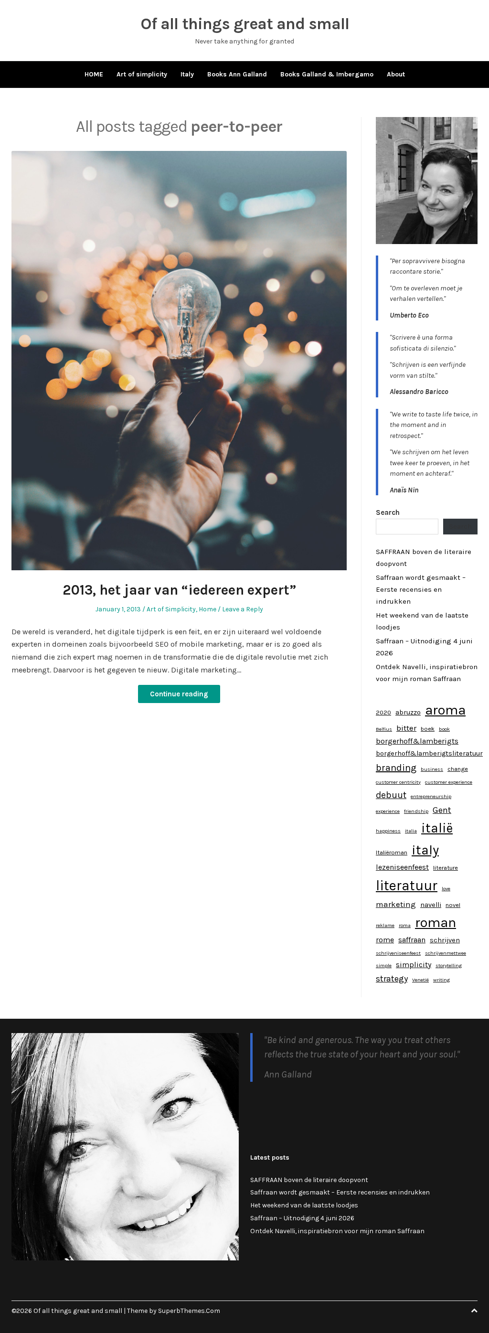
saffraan (411, 939)
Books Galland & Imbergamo (326, 74)
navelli (430, 905)
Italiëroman (391, 852)
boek (428, 728)
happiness (388, 831)
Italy (187, 74)
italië (437, 828)
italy (425, 850)
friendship (416, 811)
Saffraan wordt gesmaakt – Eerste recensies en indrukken (421, 589)
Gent (442, 810)
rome (385, 939)
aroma (445, 710)
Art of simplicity (142, 74)
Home (207, 609)
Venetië (420, 980)
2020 (383, 712)
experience (388, 811)
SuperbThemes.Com (189, 1311)
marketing (396, 904)
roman (435, 922)
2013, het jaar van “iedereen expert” (179, 590)
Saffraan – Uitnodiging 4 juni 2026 (302, 1218)
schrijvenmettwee (445, 953)
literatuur (406, 885)
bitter (406, 728)
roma (405, 925)
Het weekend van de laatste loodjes (304, 1205)
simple (384, 965)
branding (396, 767)
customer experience (448, 782)
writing (441, 980)
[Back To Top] (474, 1311)
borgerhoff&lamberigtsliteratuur (429, 753)
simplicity (413, 964)
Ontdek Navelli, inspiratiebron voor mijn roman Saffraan (337, 1231)
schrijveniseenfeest (398, 953)
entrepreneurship (431, 796)
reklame (385, 925)
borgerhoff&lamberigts (417, 741)
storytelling (449, 965)
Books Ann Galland (237, 74)
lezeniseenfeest (402, 867)
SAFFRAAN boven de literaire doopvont (309, 1180)
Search (388, 512)
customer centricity (398, 782)
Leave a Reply (242, 609)
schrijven (445, 940)
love (446, 888)
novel (453, 904)
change (457, 768)
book (444, 729)
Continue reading (179, 694)
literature (445, 867)
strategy (392, 978)
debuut (391, 794)
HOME (94, 74)
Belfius (384, 729)
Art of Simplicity (171, 609)
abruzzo (408, 712)
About (396, 74)
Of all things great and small (244, 23)
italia (411, 831)
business (432, 769)
